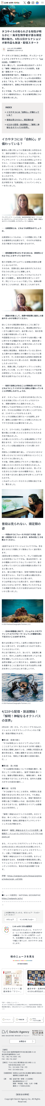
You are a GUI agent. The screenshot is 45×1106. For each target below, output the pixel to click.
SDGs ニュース (12, 1002)
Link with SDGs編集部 (14, 48)
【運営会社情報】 (22, 1094)
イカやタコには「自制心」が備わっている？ (23, 113)
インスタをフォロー (27, 919)
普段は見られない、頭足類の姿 (20, 119)
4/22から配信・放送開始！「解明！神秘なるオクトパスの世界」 (23, 126)
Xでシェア (10, 919)
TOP (3, 1002)
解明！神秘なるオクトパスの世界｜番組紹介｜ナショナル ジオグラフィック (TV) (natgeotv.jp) (22, 833)
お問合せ (22, 1041)
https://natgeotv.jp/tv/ (12, 898)
